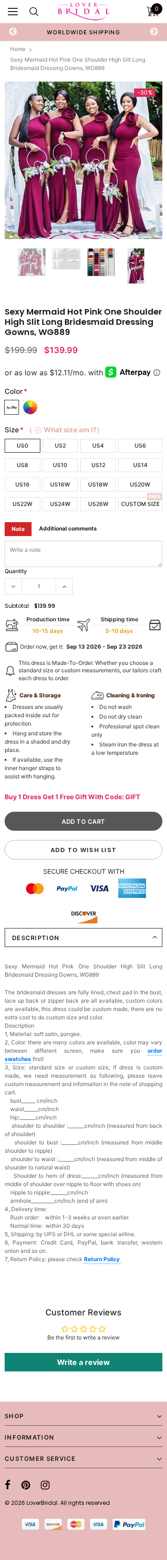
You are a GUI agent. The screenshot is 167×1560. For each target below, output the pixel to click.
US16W (60, 484)
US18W (98, 484)
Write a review (83, 1362)
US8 (22, 464)
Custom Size (140, 503)
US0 (22, 445)
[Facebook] (8, 1485)
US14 (140, 464)
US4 (98, 445)
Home (18, 48)
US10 (60, 464)
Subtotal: (17, 606)
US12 (98, 464)
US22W (22, 503)
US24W (60, 503)
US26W (98, 503)
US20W (140, 484)
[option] (83, 32)
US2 (60, 445)
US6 (140, 445)
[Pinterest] (25, 1485)
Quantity (16, 571)
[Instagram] (45, 1485)
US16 (22, 484)
